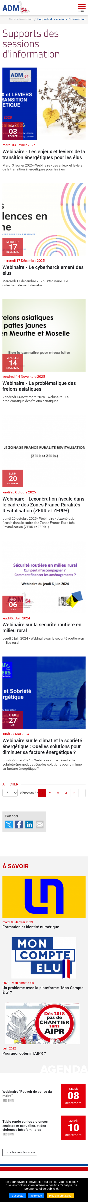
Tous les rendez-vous (19, 1152)
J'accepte (17, 1195)
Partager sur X (9, 824)
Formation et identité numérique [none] (30, 926)
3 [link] (58, 793)
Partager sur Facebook (19, 824)
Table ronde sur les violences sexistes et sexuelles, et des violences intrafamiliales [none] (25, 1125)
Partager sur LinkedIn (29, 824)
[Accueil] (16, 7)
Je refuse (36, 1195)
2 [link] (50, 793)
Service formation (21, 19)
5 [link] (74, 793)
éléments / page (32, 793)
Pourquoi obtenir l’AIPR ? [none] (24, 1053)
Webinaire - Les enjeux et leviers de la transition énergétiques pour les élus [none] (43, 154)
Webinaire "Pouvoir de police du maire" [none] (27, 1094)
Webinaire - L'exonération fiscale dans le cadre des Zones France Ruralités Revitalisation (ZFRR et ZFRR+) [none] (43, 505)
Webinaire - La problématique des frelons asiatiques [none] (39, 386)
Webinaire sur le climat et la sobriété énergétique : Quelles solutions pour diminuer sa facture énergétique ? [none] (42, 746)
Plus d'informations (60, 1195)
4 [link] (66, 793)
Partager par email (40, 824)
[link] (44, 119)
